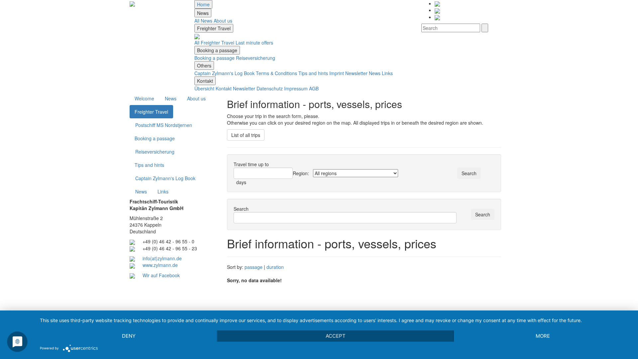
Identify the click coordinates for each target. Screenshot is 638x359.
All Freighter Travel (214, 42)
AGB (314, 88)
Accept (336, 336)
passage (254, 267)
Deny (129, 336)
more (543, 336)
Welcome (144, 98)
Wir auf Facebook (161, 275)
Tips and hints (313, 73)
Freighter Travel (214, 28)
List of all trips (245, 135)
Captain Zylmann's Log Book (224, 73)
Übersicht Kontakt (213, 88)
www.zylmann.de (160, 265)
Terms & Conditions (276, 73)
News (203, 13)
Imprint (336, 73)
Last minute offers (254, 42)
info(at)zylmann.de (162, 258)
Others (204, 65)
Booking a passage (217, 50)
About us (223, 20)
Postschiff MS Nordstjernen (163, 125)
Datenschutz (270, 88)
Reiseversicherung (255, 58)
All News (203, 20)
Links (387, 73)
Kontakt (205, 80)
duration (275, 267)
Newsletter (356, 73)
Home (203, 4)
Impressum (296, 88)
